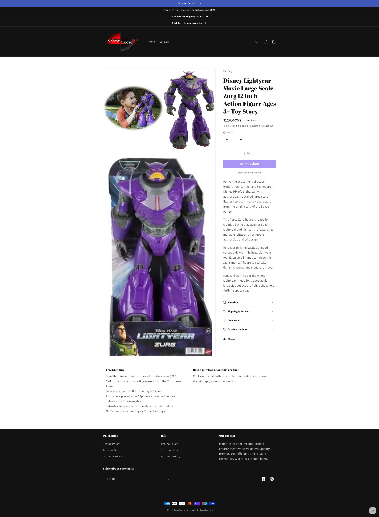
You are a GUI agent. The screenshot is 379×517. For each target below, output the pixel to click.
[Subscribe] (168, 478)
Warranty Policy (112, 456)
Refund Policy (111, 443)
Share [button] (231, 339)
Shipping (243, 125)
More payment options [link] (249, 172)
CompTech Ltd (180, 510)
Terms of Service (113, 450)
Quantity (228, 132)
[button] (257, 41)
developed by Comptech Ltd (200, 510)
